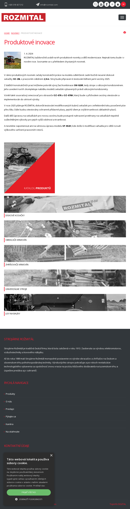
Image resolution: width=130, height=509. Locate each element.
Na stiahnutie (12, 431)
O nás (9, 401)
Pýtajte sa (11, 416)
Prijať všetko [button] (29, 492)
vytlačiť (124, 32)
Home (7, 33)
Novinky (15, 33)
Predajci (10, 409)
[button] (29, 499)
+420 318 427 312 (15, 4)
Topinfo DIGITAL (118, 504)
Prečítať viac (39, 485)
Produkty (10, 393)
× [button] (51, 455)
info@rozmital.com (49, 4)
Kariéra (9, 424)
